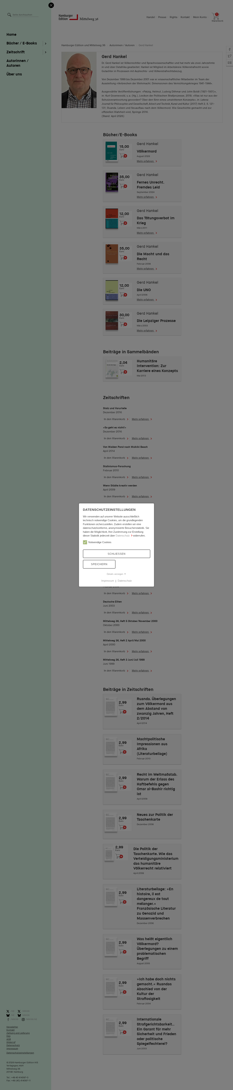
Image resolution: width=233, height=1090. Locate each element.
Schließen (117, 553)
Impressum (107, 580)
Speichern (99, 564)
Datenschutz (123, 535)
